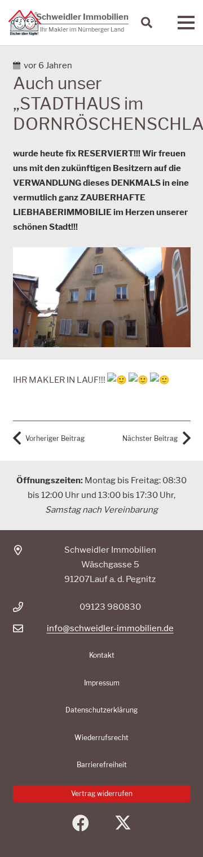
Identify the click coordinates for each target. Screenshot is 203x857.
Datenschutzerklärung (101, 710)
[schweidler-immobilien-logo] (24, 23)
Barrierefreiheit (102, 764)
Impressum (102, 683)
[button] (146, 22)
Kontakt (101, 655)
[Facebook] (80, 823)
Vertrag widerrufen (102, 793)
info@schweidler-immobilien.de (110, 628)
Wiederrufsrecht (101, 737)
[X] (123, 823)
